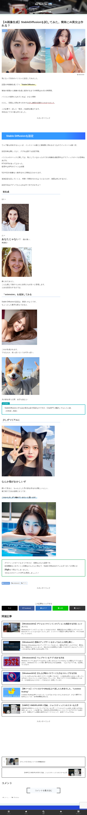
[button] (77, 608)
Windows (6, 583)
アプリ (25, 583)
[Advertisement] (43, 124)
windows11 (16, 583)
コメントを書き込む (43, 790)
